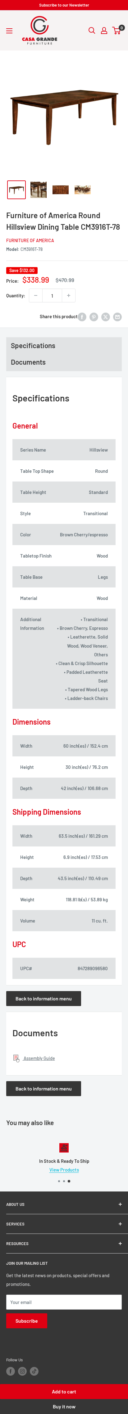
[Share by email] (117, 316)
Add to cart (64, 1391)
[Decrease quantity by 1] (35, 295)
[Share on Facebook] (82, 316)
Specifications (33, 345)
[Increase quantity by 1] (68, 295)
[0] (117, 30)
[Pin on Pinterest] (93, 316)
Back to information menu (44, 998)
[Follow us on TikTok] (34, 1371)
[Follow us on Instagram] (22, 1371)
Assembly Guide (39, 1058)
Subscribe (27, 1321)
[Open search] (92, 30)
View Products (64, 1169)
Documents (28, 362)
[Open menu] (9, 30)
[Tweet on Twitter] (105, 316)
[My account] (104, 30)
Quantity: (15, 295)
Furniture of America (30, 240)
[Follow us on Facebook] (10, 1371)
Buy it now (64, 1406)
